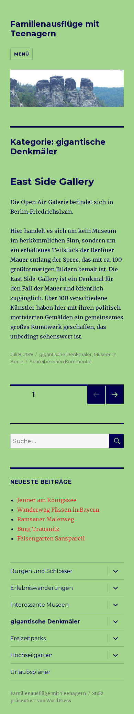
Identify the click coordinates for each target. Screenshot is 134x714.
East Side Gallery (52, 181)
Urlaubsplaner (30, 672)
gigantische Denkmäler (65, 354)
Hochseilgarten (31, 655)
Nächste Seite (115, 403)
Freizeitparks (28, 638)
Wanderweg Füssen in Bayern (58, 509)
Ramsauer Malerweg (45, 519)
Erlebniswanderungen (41, 588)
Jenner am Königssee (46, 500)
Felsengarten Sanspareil (51, 538)
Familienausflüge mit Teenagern (54, 28)
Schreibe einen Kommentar (61, 361)
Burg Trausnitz (38, 528)
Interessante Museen (39, 605)
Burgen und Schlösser (41, 571)
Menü (21, 54)
